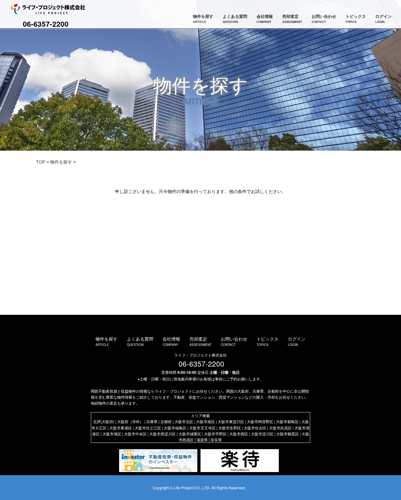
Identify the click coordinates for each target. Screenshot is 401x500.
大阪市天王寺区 (202, 427)
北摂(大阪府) (103, 421)
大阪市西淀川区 (162, 433)
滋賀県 (202, 439)
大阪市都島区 (287, 421)
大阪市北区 (183, 421)
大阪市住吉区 (255, 427)
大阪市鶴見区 (287, 433)
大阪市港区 (205, 421)
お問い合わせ (324, 18)
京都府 (166, 421)
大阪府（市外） (130, 421)
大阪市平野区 (215, 433)
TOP (40, 161)
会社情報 (265, 18)
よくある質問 (235, 18)
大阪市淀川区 (262, 433)
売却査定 (292, 18)
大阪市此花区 (280, 427)
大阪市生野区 (229, 427)
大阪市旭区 (111, 433)
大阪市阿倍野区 (260, 421)
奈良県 (216, 439)
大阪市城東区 (190, 433)
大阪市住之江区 (148, 427)
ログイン (383, 18)
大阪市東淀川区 (231, 421)
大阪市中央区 (135, 433)
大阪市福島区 (175, 427)
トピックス (356, 18)
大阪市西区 (238, 433)
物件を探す (203, 18)
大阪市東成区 (120, 427)
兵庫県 (152, 421)
